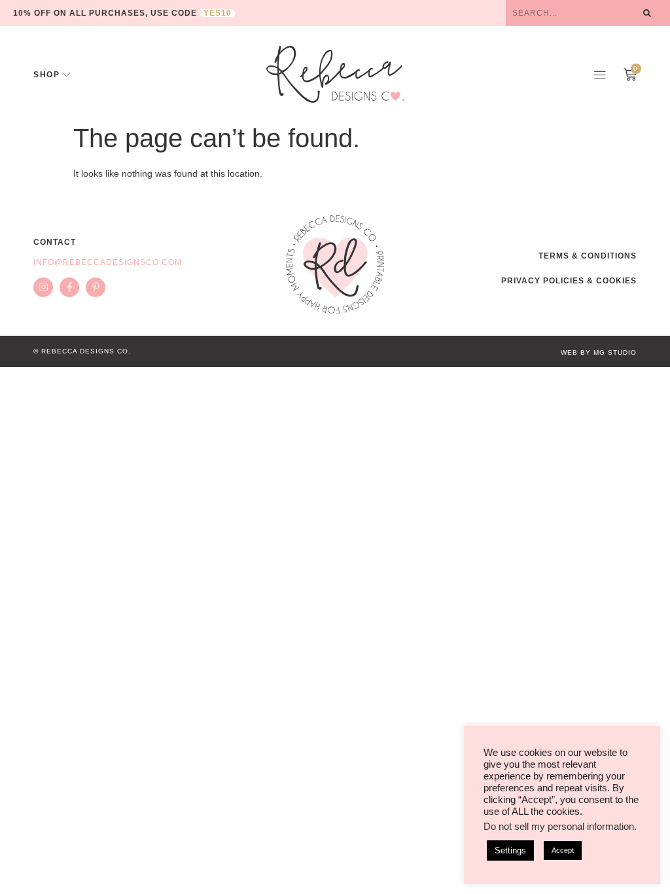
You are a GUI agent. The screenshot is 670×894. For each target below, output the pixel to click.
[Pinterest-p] (95, 287)
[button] (600, 74)
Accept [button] (563, 850)
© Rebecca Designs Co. (82, 351)
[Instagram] (43, 287)
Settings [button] (510, 850)
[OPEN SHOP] (67, 75)
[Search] (647, 13)
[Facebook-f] (69, 287)
